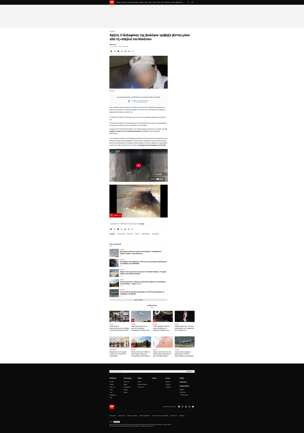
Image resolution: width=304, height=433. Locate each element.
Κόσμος (142, 2)
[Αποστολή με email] (132, 51)
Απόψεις (168, 384)
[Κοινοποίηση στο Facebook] (111, 51)
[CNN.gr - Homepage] (111, 2)
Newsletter (183, 392)
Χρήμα (125, 384)
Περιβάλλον (113, 395)
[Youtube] (193, 407)
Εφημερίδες (179, 2)
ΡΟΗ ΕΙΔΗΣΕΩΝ (115, 244)
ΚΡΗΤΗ (137, 234)
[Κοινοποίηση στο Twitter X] (114, 51)
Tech (162, 2)
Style (146, 2)
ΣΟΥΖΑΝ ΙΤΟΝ (121, 234)
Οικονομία (131, 2)
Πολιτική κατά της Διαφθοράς (160, 415)
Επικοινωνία (173, 415)
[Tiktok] (186, 407)
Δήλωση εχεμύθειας (144, 415)
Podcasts (183, 382)
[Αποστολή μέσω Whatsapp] (122, 51)
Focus (150, 2)
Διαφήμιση (182, 415)
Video (173, 2)
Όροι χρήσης (113, 415)
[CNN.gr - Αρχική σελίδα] (111, 406)
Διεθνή (125, 392)
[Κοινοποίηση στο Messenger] (118, 51)
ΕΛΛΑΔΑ (112, 31)
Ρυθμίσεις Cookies (132, 415)
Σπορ (158, 2)
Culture (139, 381)
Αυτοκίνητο (167, 2)
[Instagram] (189, 407)
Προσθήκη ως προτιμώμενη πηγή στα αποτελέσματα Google (139, 101)
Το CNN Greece (184, 395)
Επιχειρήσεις (127, 387)
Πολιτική (124, 2)
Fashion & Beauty (142, 384)
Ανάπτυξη (126, 381)
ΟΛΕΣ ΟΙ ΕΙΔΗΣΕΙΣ (138, 299)
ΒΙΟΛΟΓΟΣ (130, 234)
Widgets (182, 389)
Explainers (168, 387)
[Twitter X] (183, 407)
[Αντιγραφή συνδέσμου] (129, 51)
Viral (111, 397)
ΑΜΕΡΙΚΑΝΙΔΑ (146, 234)
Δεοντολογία (121, 415)
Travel (154, 2)
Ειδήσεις (118, 2)
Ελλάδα (137, 2)
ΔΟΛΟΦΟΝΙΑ (155, 234)
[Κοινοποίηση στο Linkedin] (125, 51)
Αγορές (126, 389)
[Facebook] (179, 407)
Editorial (168, 381)
